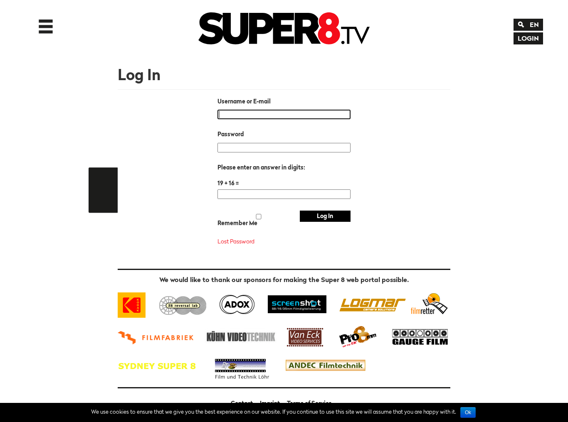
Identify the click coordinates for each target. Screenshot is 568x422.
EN (534, 24)
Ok (468, 412)
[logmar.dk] (370, 303)
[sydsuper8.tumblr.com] (161, 365)
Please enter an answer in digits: (261, 167)
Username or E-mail (244, 101)
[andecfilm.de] (325, 365)
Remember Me (237, 222)
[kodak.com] (135, 303)
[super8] (284, 26)
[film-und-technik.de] (242, 365)
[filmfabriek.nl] (158, 335)
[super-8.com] (428, 303)
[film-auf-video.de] (239, 335)
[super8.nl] (183, 303)
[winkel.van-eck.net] (306, 335)
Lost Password (235, 241)
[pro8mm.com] (358, 335)
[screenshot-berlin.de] (296, 303)
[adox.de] (236, 303)
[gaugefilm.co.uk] (415, 335)
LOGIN (528, 38)
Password (230, 134)
